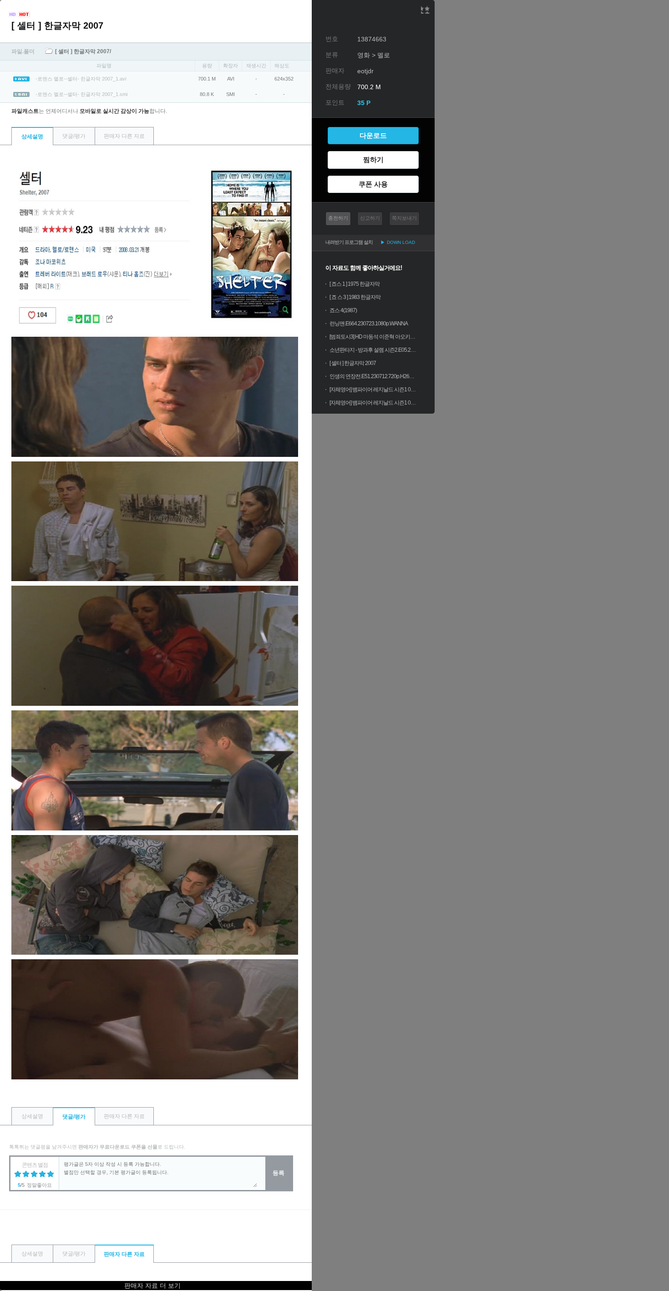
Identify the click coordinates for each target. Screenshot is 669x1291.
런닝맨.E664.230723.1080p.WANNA (368, 323)
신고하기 (370, 218)
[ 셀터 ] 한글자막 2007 (352, 363)
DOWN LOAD (397, 242)
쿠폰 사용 (373, 184)
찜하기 (373, 159)
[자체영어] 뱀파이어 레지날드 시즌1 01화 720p (372, 403)
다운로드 (373, 135)
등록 (278, 1172)
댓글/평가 (74, 136)
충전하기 (338, 218)
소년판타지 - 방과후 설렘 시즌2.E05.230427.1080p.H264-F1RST (372, 350)
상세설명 (32, 136)
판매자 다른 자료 (124, 136)
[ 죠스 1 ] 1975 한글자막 (354, 284)
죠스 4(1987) (343, 310)
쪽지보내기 (404, 218)
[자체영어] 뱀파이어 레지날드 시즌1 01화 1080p (372, 389)
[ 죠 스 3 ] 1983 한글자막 (354, 297)
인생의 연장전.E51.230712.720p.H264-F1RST (372, 376)
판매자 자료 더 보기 (152, 1285)
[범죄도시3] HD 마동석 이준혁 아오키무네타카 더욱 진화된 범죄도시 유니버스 (372, 337)
